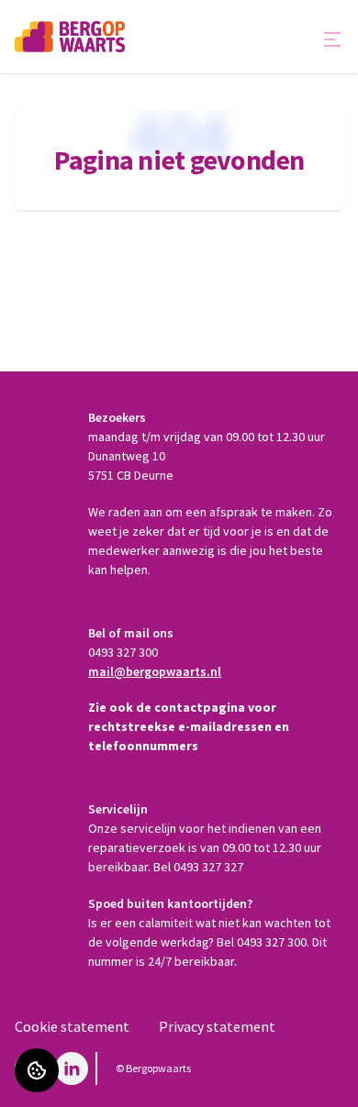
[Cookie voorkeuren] (37, 1070)
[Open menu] (332, 39)
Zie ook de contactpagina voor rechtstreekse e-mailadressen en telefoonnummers (188, 726)
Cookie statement (72, 1026)
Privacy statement (217, 1026)
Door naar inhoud (69, 26)
